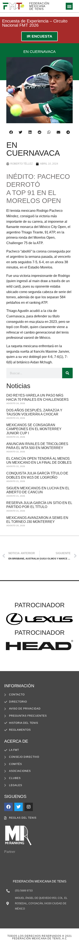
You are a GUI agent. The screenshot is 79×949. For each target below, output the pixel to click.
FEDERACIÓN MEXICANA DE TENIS (39, 6)
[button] (69, 6)
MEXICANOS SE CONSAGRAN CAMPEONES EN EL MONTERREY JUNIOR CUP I (34, 429)
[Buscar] (67, 373)
